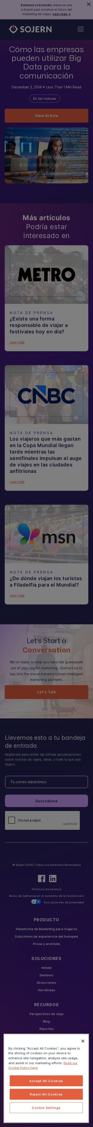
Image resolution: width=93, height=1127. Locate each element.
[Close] (82, 1041)
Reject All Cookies (46, 1094)
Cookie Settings (46, 1108)
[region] (46, 1078)
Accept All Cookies (46, 1081)
